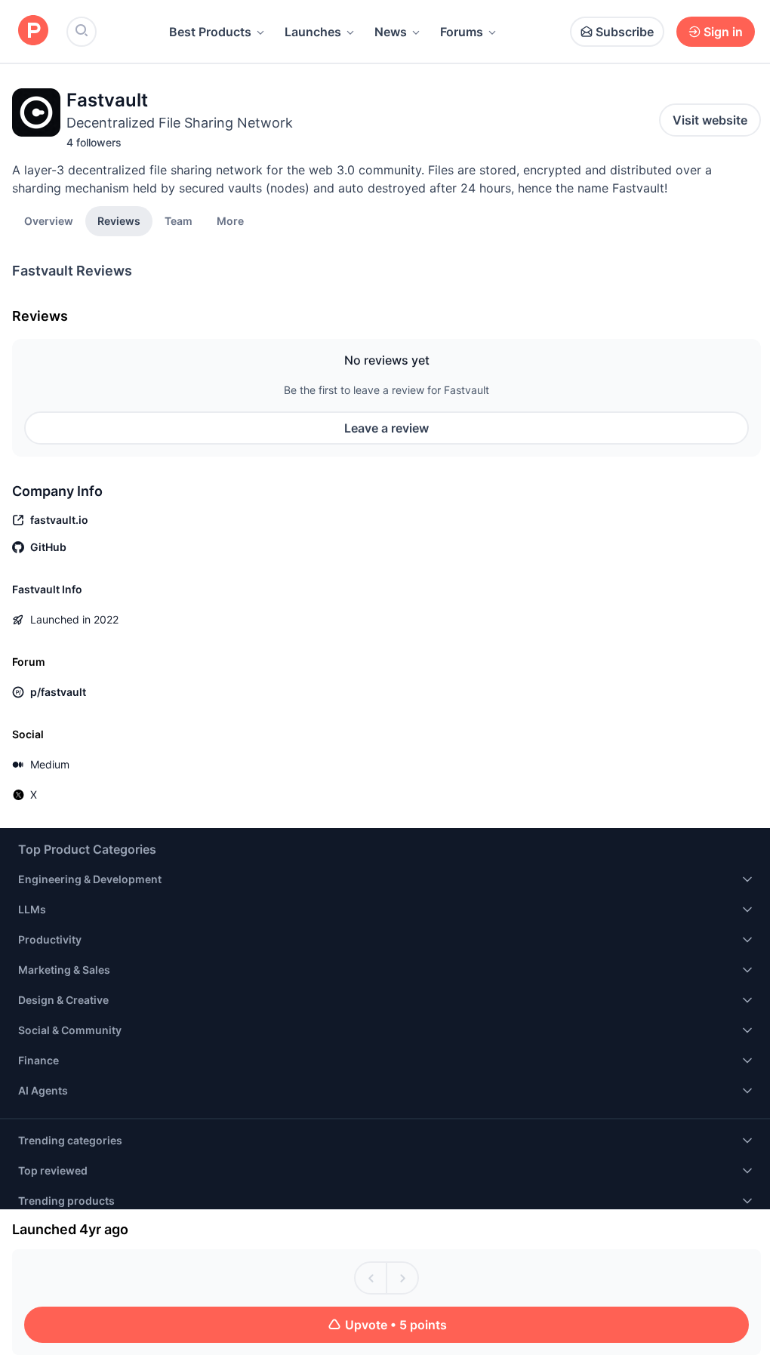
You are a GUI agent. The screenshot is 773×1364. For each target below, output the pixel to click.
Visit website (710, 120)
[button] (230, 220)
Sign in (723, 31)
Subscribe (625, 31)
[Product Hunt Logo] (33, 31)
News (390, 31)
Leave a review (386, 428)
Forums (461, 31)
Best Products (210, 31)
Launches (313, 31)
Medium (49, 764)
